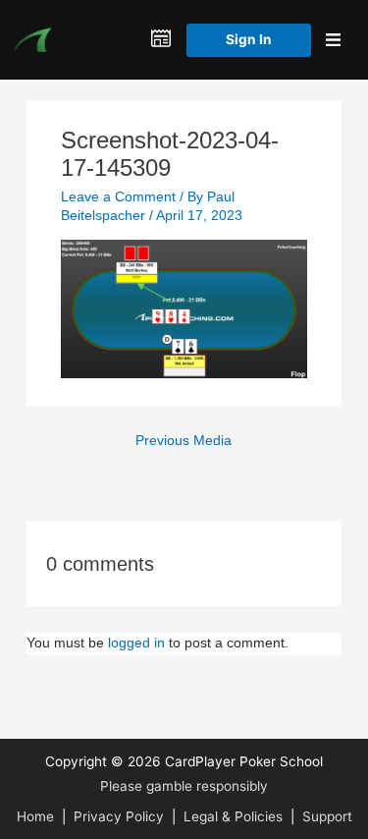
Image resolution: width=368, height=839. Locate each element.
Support (327, 816)
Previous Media (183, 440)
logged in (136, 643)
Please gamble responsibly (184, 786)
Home (35, 816)
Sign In (249, 39)
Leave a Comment (118, 197)
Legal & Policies (233, 816)
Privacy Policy (119, 816)
